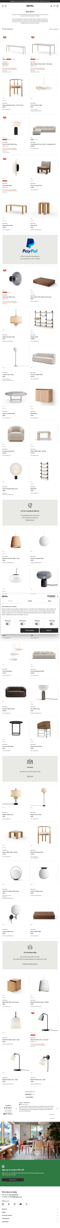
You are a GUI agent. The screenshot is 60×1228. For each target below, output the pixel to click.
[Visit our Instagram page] (3, 1204)
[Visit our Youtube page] (20, 1204)
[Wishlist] (54, 5)
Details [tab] (30, 601)
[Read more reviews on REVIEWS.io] (8, 1114)
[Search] (6, 5)
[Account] (51, 5)
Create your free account (30, 964)
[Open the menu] (3, 5)
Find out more (30, 520)
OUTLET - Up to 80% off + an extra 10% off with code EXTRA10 (30, 1)
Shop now (30, 776)
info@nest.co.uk (16, 1197)
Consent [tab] (10, 601)
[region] (36, 1109)
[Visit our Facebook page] (9, 1204)
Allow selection (30, 630)
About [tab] (49, 601)
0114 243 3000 (13, 1195)
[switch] (22, 624)
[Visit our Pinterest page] (15, 1204)
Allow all (49, 630)
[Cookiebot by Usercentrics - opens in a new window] (48, 596)
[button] (16, 1109)
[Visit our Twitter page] (26, 1204)
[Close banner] (57, 596)
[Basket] (57, 5)
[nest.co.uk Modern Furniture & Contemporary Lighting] (30, 5)
